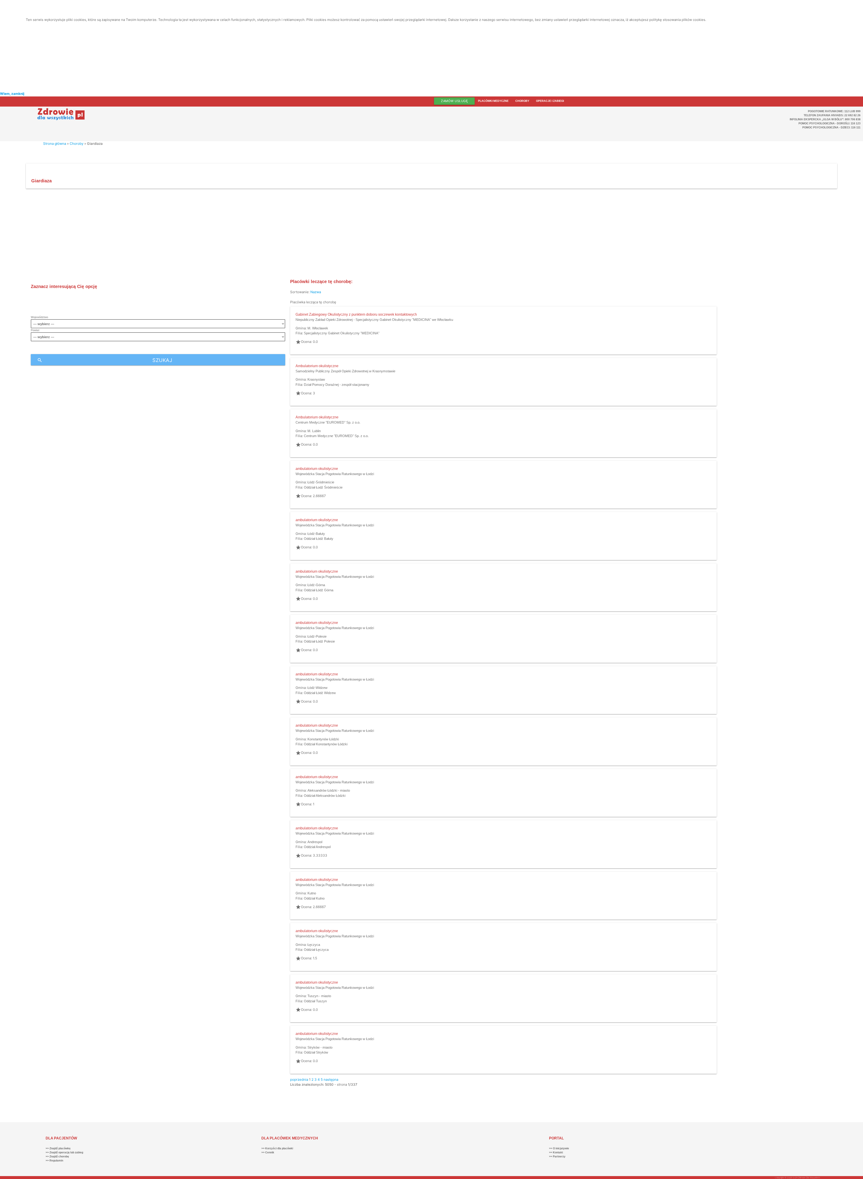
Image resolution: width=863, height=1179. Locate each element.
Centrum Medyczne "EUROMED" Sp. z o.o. (328, 422)
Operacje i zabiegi (550, 101)
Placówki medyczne (493, 101)
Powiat (35, 330)
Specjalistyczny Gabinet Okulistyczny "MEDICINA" (341, 333)
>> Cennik (267, 1152)
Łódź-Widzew (317, 688)
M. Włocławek (317, 328)
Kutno (311, 893)
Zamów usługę (454, 101)
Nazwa (315, 292)
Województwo (39, 317)
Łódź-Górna (316, 585)
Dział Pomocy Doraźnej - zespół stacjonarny (336, 384)
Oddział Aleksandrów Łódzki (324, 795)
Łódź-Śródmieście (320, 482)
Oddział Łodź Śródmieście (323, 487)
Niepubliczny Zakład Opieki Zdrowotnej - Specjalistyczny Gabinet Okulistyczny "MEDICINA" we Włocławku (374, 320)
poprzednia (299, 1079)
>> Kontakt (556, 1152)
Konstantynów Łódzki (323, 739)
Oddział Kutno (314, 898)
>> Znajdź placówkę (58, 1148)
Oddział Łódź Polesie (319, 641)
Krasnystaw (316, 379)
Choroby (522, 101)
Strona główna (54, 143)
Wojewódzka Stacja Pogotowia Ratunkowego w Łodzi (335, 474)
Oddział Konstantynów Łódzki (325, 744)
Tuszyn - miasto (319, 996)
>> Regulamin (54, 1160)
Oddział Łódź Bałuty (318, 538)
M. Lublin (314, 431)
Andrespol (314, 842)
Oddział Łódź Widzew (320, 693)
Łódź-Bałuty (316, 534)
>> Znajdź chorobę (57, 1156)
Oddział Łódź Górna (318, 590)
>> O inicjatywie (559, 1148)
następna (331, 1079)
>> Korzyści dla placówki (277, 1148)
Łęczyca (313, 945)
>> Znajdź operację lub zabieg (64, 1152)
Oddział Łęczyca (316, 949)
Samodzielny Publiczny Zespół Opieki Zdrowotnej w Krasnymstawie (345, 371)
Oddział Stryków (316, 1052)
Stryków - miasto (319, 1047)
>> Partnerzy (557, 1156)
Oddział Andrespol (317, 847)
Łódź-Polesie (317, 636)
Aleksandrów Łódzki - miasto (328, 790)
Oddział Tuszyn (315, 1001)
